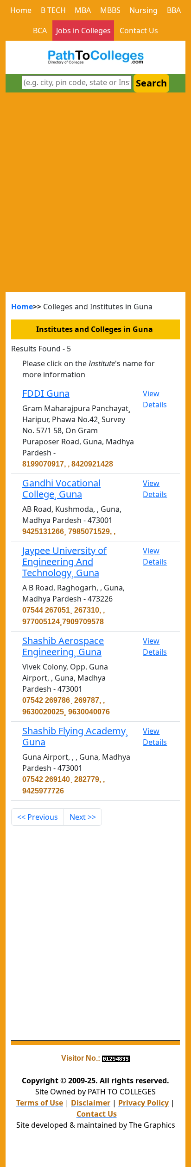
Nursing (143, 10)
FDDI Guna (46, 393)
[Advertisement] (95, 192)
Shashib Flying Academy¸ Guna (75, 736)
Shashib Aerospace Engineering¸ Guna (63, 646)
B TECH (53, 10)
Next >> (83, 817)
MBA (83, 10)
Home (21, 10)
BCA (40, 30)
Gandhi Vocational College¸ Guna (61, 488)
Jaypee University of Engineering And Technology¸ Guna (64, 561)
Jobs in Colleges (83, 30)
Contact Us (139, 30)
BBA (174, 10)
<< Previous (37, 817)
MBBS (110, 10)
